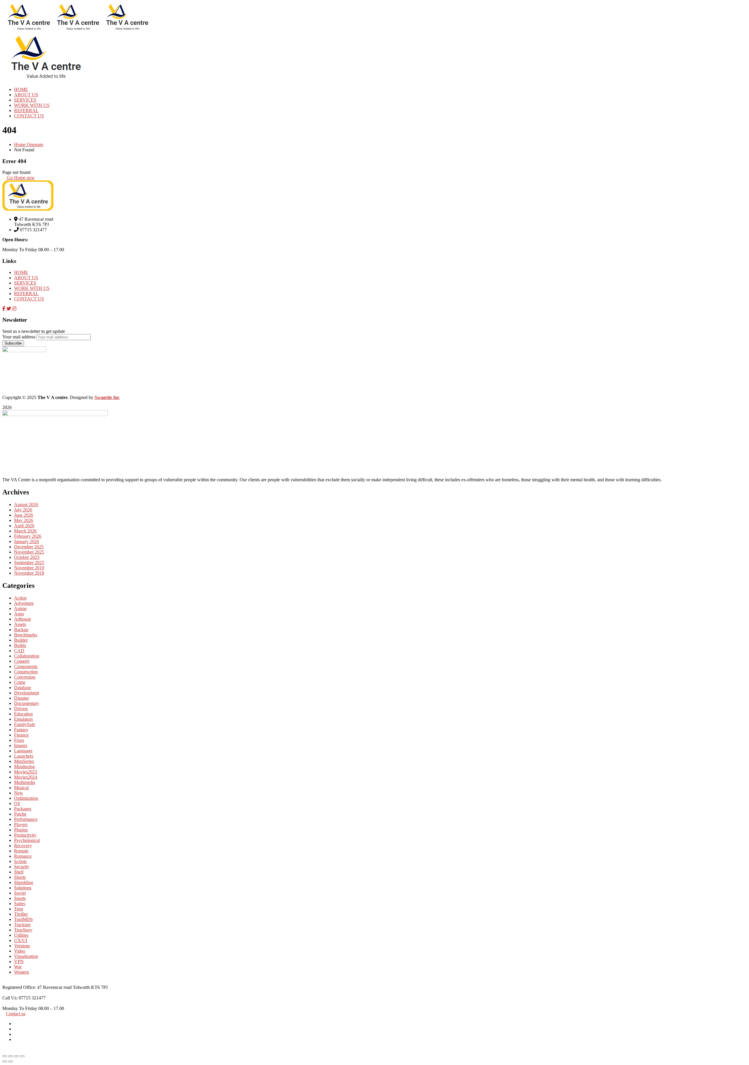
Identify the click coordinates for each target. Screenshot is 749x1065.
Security (21, 866)
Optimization (26, 798)
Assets (20, 624)
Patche (20, 813)
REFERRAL (26, 293)
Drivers (21, 708)
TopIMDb (23, 919)
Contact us (15, 1013)
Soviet (20, 893)
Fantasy (21, 729)
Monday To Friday (20, 1008)
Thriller (21, 914)
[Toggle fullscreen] (10, 1056)
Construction (26, 671)
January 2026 (26, 541)
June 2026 (23, 515)
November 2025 (29, 551)
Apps (19, 613)
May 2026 (23, 520)
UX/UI (20, 940)
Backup (21, 629)
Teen (18, 908)
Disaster (21, 698)
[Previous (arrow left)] (4, 1061)
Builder (21, 640)
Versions (22, 945)
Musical (21, 787)
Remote (21, 850)
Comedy (22, 661)
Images (20, 745)
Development (26, 692)
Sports (20, 898)
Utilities (21, 935)
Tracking (22, 924)
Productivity (25, 835)
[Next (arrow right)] (10, 1061)
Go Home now (20, 177)
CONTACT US (29, 298)
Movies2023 (25, 771)
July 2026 (23, 509)
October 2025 (26, 557)
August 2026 (26, 504)
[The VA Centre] (26, 30)
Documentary (26, 703)
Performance (25, 819)
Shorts (20, 877)
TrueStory (23, 929)
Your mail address (18, 336)
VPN (19, 961)
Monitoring (24, 766)
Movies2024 (25, 777)
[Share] (16, 1056)
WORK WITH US (31, 288)
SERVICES (25, 282)
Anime (20, 608)
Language (23, 750)
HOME (21, 272)
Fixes (19, 740)
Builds (20, 645)
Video (19, 950)
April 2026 (24, 525)
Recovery (23, 845)
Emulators (23, 719)
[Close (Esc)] (22, 1056)
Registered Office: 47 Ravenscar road (37, 987)
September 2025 (29, 562)
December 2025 (29, 546)
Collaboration (26, 655)
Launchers (23, 756)
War (18, 966)
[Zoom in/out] (4, 1056)
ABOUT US (26, 277)
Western (21, 972)
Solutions (22, 887)
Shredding (23, 882)
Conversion (24, 676)
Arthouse (22, 619)
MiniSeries (24, 761)
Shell (18, 871)
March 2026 (25, 530)
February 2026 (27, 536)
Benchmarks (25, 634)
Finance (21, 734)
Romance (23, 856)
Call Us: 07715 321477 (24, 997)
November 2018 (29, 573)
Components (25, 666)
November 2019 (29, 567)
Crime (19, 682)
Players (21, 824)
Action (20, 597)
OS (17, 803)
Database (22, 687)
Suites (19, 903)
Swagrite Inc (107, 397)
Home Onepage (28, 144)
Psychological (27, 840)
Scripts (20, 861)
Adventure (24, 603)
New (18, 792)
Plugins (21, 829)
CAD (19, 650)
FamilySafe (24, 724)
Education (23, 713)
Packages (22, 808)
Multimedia (24, 782)
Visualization (26, 956)
